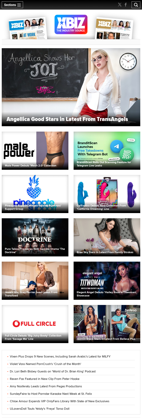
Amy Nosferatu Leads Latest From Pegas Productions (46, 386)
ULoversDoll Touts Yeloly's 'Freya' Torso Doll (39, 408)
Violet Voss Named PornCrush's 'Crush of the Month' (45, 364)
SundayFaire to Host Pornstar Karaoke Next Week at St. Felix (51, 393)
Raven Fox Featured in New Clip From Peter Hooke (44, 379)
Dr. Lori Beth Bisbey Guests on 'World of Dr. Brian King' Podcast (53, 371)
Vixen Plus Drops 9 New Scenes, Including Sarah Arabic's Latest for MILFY (60, 356)
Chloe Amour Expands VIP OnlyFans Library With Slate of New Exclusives (59, 401)
